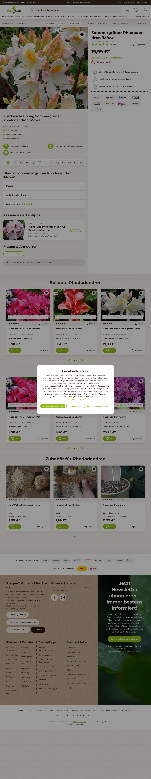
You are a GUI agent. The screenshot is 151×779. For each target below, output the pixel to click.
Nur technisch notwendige (97, 406)
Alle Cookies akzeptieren (53, 406)
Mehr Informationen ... (75, 399)
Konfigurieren (74, 406)
